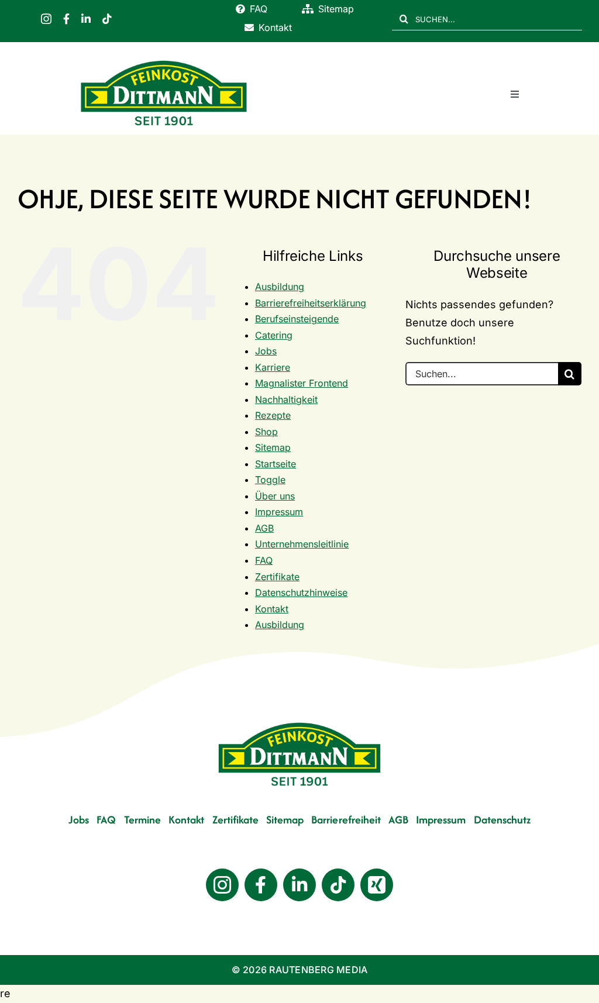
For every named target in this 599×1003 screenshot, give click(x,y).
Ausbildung (279, 286)
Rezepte (273, 415)
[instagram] (46, 18)
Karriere (272, 367)
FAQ (264, 560)
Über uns (275, 496)
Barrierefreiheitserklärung (310, 303)
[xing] (376, 884)
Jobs (266, 351)
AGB (264, 528)
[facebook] (66, 18)
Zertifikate (277, 577)
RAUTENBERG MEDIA (318, 970)
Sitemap (273, 447)
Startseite (275, 464)
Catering (273, 335)
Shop (266, 431)
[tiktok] (107, 18)
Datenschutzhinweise (301, 592)
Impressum (279, 512)
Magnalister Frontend (301, 383)
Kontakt (271, 609)
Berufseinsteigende (297, 319)
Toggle (270, 479)
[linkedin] (86, 18)
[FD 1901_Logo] (164, 61)
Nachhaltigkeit (286, 399)
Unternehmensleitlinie (302, 544)
